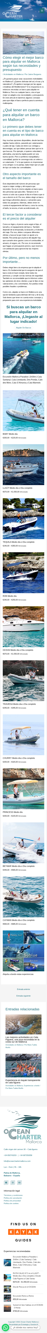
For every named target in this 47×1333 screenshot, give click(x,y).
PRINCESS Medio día (13, 812)
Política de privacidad (12, 1201)
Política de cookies (11, 1203)
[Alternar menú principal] (41, 10)
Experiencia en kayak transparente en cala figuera (23, 1081)
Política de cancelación (13, 1198)
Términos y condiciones (13, 1195)
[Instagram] (12, 1182)
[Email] (19, 1182)
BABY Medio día (10, 434)
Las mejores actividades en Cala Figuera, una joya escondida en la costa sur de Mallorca (22, 1039)
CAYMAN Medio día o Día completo (19, 920)
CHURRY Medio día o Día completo (19, 758)
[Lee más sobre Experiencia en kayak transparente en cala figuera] (23, 1065)
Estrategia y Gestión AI (29, 1324)
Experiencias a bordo (31, 1086)
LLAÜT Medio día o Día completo (17, 488)
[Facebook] (6, 1182)
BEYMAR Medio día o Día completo (19, 866)
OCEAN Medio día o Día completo (18, 650)
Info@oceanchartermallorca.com (17, 1161)
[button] (5, 1327)
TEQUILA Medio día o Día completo (18, 542)
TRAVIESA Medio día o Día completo (19, 704)
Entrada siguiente (23, 996)
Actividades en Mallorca (13, 74)
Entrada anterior (23, 989)
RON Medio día (10, 596)
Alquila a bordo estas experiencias (18, 974)
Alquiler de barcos (23, 328)
